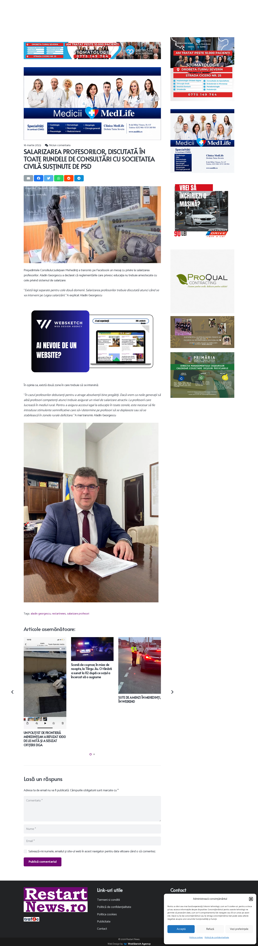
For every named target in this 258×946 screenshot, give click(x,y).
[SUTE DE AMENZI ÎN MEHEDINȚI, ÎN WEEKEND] (139, 639)
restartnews (59, 613)
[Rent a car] (202, 211)
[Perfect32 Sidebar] (202, 69)
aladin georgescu (41, 613)
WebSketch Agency (139, 944)
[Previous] (12, 691)
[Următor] (171, 691)
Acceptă (181, 929)
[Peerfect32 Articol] (92, 50)
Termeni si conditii (108, 899)
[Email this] (28, 178)
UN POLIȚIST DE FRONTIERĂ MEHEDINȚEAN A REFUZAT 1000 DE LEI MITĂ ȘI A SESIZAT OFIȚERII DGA (45, 738)
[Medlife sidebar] (202, 141)
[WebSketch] (92, 341)
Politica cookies (196, 937)
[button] (251, 899)
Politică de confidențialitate (217, 937)
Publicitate (103, 921)
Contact (102, 928)
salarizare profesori (78, 613)
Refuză (210, 929)
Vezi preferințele (239, 929)
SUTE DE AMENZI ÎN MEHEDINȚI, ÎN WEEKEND (139, 699)
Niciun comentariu (60, 145)
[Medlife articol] (92, 103)
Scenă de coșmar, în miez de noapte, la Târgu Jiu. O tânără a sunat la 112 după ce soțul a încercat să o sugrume (91, 670)
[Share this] (38, 178)
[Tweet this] (48, 178)
